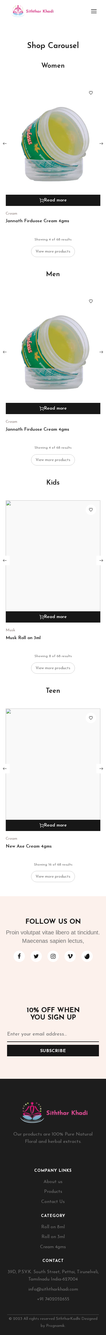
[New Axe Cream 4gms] (53, 770)
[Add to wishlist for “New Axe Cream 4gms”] (91, 718)
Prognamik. (56, 1326)
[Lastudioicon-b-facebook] (19, 956)
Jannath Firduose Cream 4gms (37, 221)
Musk (10, 630)
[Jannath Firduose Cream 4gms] (53, 144)
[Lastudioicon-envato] (87, 956)
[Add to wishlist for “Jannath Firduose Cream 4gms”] (91, 93)
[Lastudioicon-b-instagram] (53, 956)
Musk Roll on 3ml (23, 638)
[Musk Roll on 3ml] (53, 561)
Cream (11, 214)
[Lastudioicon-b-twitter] (36, 956)
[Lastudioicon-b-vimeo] (70, 956)
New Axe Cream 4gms (29, 846)
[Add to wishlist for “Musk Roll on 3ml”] (91, 510)
